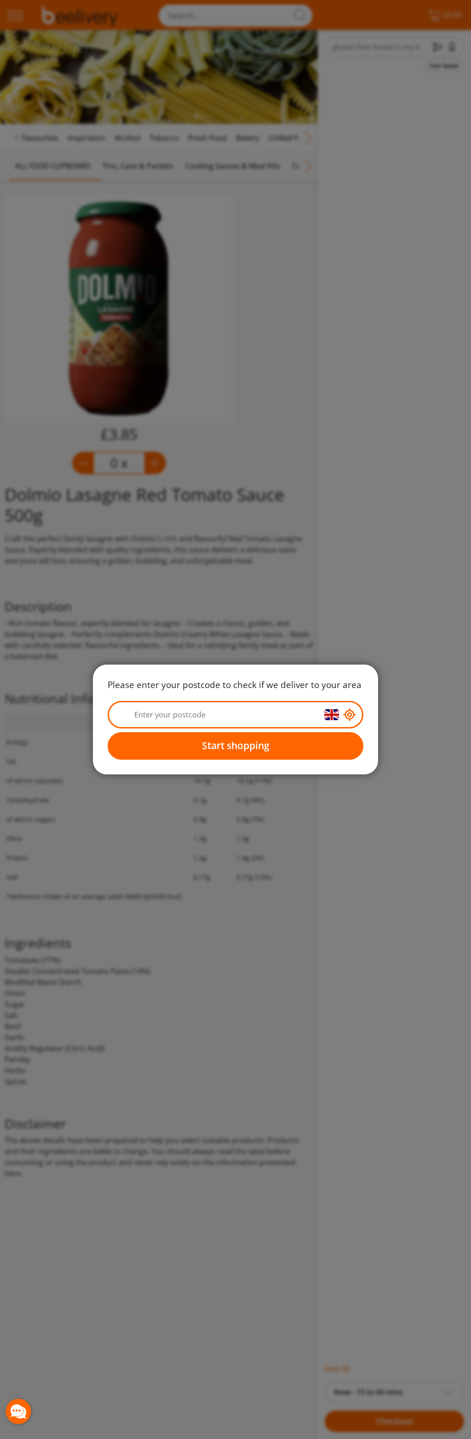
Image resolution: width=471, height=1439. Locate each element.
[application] (18, 1411)
